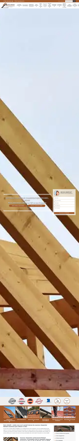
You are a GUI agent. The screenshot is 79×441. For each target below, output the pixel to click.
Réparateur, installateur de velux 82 (31, 5)
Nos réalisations (18, 205)
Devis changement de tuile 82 (69, 5)
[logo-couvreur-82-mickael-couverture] (8, 5)
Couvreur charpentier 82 (19, 5)
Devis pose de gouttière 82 (45, 5)
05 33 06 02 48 (9, 1)
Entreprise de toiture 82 (59, 5)
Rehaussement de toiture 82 (25, 5)
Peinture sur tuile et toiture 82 (49, 5)
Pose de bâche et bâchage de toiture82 (64, 5)
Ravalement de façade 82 (54, 5)
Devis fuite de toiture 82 (40, 5)
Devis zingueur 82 (36, 5)
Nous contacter (36, 205)
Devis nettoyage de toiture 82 (75, 5)
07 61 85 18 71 (20, 1)
